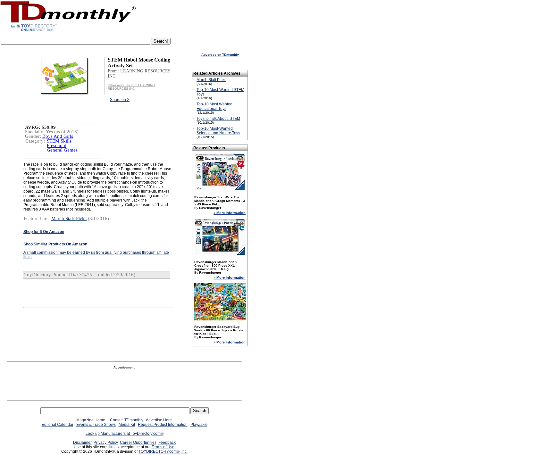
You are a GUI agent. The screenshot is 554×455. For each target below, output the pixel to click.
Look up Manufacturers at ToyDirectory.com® (125, 433)
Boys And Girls (57, 136)
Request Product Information (163, 424)
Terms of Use (163, 447)
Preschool (56, 145)
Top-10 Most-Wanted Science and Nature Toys (218, 130)
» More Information (230, 213)
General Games (62, 150)
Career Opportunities (138, 442)
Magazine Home (90, 420)
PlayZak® (198, 424)
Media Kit (127, 424)
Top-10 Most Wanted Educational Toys (214, 106)
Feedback (167, 442)
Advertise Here (159, 420)
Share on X (120, 99)
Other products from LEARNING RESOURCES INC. (131, 86)
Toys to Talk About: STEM (218, 118)
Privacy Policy (106, 442)
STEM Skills (59, 141)
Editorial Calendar (57, 424)
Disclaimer (82, 442)
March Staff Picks (69, 218)
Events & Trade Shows (96, 424)
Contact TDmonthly (126, 420)
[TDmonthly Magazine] (68, 31)
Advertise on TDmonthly (220, 54)
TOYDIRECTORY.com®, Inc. (163, 451)
